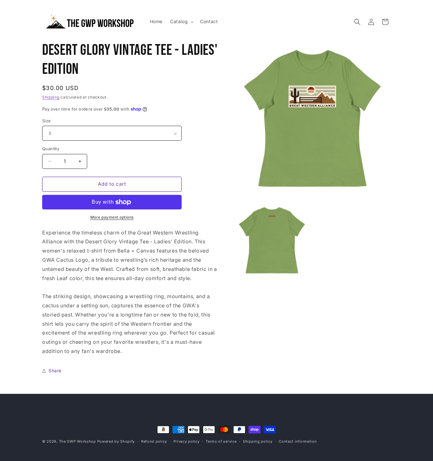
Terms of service (221, 441)
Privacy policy (186, 441)
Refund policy (154, 441)
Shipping (51, 97)
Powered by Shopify (116, 441)
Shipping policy (258, 441)
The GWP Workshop (77, 441)
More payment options (112, 217)
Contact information (298, 441)
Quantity (50, 148)
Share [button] (54, 370)
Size (46, 120)
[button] (181, 21)
